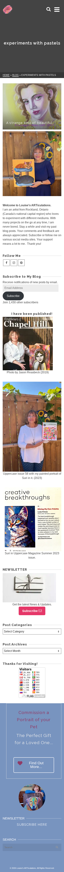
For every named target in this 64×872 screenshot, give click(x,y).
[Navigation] (56, 9)
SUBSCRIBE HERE (32, 824)
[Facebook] (6, 262)
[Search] (48, 9)
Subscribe (13, 295)
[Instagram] (13, 262)
